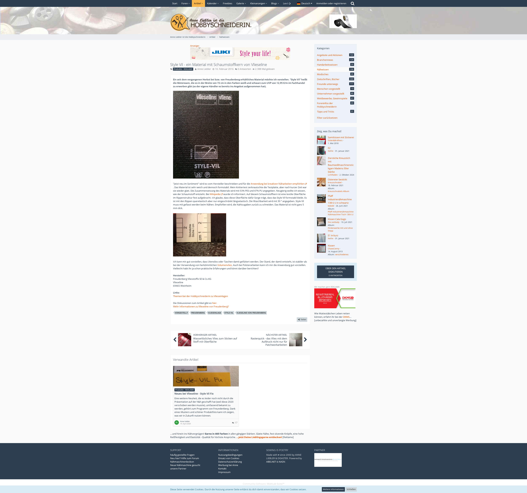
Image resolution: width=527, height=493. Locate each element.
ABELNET (271, 461)
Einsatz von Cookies (228, 458)
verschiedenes (341, 254)
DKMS (346, 316)
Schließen (351, 489)
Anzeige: (194, 45)
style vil (228, 312)
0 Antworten (244, 68)
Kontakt (222, 468)
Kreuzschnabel (335, 182)
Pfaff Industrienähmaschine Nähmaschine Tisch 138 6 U (341, 213)
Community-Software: (263, 483)
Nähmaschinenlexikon (182, 461)
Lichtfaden (333, 174)
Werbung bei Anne (228, 465)
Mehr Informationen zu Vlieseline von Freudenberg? (201, 306)
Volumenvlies (224, 265)
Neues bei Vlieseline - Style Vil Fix (194, 393)
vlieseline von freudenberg (251, 312)
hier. (214, 303)
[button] (304, 3)
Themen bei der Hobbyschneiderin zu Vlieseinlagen (200, 296)
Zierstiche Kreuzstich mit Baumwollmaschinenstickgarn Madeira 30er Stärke (341, 164)
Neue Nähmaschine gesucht (185, 465)
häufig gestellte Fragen (182, 454)
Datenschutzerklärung (230, 461)
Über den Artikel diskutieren (335, 272)
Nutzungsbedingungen (230, 454)
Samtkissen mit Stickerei (341, 137)
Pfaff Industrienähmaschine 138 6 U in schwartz (340, 199)
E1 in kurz (333, 235)
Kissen (331, 245)
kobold (331, 205)
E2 (329, 147)
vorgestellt (181, 312)
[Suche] (352, 3)
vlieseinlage (214, 312)
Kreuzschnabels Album (338, 191)
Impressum (224, 472)
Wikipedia (215, 194)
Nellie (330, 151)
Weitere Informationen (333, 489)
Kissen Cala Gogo (337, 219)
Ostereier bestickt (337, 179)
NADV (282, 461)
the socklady (333, 222)
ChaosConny (333, 248)
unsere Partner (178, 468)
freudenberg (198, 312)
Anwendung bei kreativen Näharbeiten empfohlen (277, 183)
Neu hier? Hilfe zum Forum (184, 458)
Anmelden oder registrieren (331, 3)
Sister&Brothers (335, 140)
